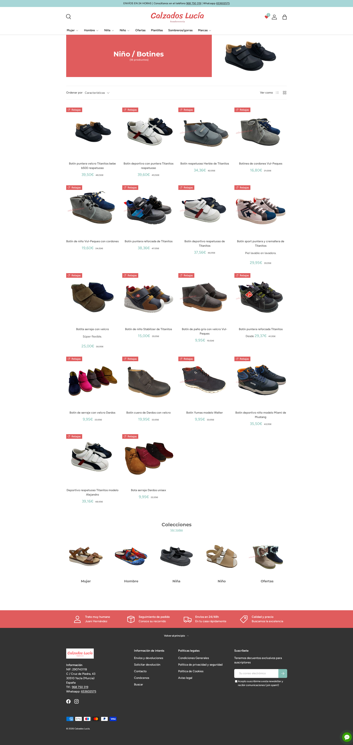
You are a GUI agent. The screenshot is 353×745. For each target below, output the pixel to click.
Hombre (89, 30)
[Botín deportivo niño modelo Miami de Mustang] (260, 380)
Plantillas (157, 30)
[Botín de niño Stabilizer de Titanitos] (148, 297)
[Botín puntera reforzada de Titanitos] (148, 209)
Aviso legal (185, 678)
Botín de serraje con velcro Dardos (92, 412)
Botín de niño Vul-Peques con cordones (92, 241)
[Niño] (221, 556)
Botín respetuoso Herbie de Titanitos (204, 163)
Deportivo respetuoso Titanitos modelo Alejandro (92, 492)
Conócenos (141, 678)
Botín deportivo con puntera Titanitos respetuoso (148, 166)
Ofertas (140, 30)
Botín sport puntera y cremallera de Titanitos (260, 243)
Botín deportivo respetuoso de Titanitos (204, 243)
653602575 (223, 3)
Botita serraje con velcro (92, 329)
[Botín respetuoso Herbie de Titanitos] (204, 131)
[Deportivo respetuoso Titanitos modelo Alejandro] (92, 458)
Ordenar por (74, 92)
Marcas (203, 30)
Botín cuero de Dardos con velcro (148, 412)
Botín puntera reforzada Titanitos (261, 329)
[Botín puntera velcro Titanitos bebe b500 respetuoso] (92, 131)
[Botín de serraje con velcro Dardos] (92, 380)
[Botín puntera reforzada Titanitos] (260, 297)
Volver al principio (175, 635)
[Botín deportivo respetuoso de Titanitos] (204, 209)
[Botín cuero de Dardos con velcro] (148, 380)
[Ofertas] (267, 556)
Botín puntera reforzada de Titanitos (148, 241)
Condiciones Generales (193, 658)
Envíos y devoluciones (148, 658)
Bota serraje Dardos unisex (148, 490)
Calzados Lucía (82, 728)
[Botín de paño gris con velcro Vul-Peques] (204, 297)
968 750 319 (193, 3)
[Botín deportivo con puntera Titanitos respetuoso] (148, 131)
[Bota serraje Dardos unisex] (148, 458)
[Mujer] (85, 556)
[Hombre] (131, 556)
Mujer (71, 30)
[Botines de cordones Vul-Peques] (260, 131)
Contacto (140, 671)
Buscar (138, 684)
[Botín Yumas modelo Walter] (204, 380)
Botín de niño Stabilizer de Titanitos (148, 329)
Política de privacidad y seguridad (200, 664)
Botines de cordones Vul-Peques (260, 163)
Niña (107, 30)
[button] (285, 17)
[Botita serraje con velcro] (92, 297)
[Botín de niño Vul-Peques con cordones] (92, 209)
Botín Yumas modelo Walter (204, 412)
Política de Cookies (190, 671)
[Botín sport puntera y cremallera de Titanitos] (260, 209)
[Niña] (176, 556)
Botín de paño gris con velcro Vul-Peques (204, 331)
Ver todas (176, 530)
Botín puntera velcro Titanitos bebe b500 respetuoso (92, 166)
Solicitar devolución (147, 664)
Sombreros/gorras (180, 30)
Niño (123, 30)
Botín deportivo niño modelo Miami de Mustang (260, 415)
